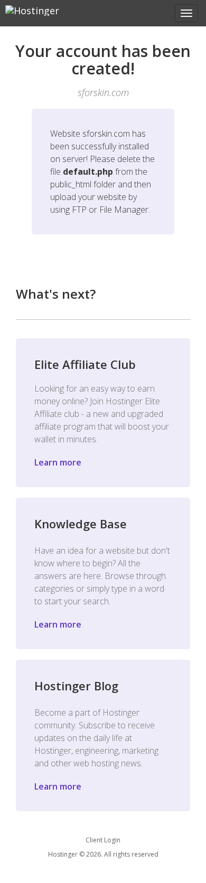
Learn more (57, 462)
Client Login (103, 839)
